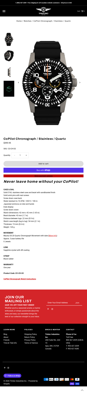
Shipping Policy (30, 334)
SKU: (5, 149)
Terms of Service (31, 343)
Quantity (7, 155)
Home (19, 21)
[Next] (79, 82)
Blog (5, 334)
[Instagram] (52, 309)
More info (53, 236)
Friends (6, 340)
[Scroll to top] (82, 390)
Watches (27, 21)
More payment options (44, 176)
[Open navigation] (18, 11)
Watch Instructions (20, 279)
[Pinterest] (48, 309)
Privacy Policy (30, 340)
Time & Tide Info (10, 343)
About (6, 337)
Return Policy (29, 337)
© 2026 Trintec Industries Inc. (15, 381)
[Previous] (18, 82)
